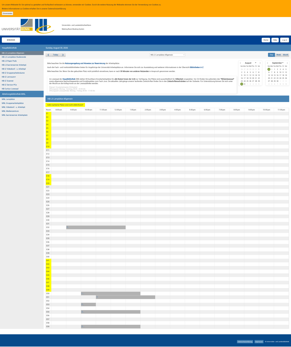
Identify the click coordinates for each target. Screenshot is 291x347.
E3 (47, 121)
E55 (47, 312)
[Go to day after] (63, 55)
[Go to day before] (48, 55)
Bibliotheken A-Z (196, 67)
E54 (47, 308)
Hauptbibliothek (69, 79)
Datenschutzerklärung (57, 9)
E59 (47, 326)
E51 (47, 297)
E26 (47, 205)
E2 (47, 117)
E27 (47, 209)
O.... (82, 312)
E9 (47, 143)
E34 (47, 235)
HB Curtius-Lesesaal (10, 89)
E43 (47, 268)
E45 (47, 275)
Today (55, 55)
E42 (47, 264)
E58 (47, 323)
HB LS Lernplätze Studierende (14, 57)
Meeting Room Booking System (73, 29)
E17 (47, 172)
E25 (47, 202)
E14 (47, 161)
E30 (47, 220)
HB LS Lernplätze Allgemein (13, 53)
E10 (47, 146)
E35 (47, 238)
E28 (47, 213)
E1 (47, 113)
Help (275, 40)
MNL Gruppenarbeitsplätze (13, 103)
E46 (47, 279)
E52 (47, 301)
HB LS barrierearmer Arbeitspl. (14, 65)
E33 (47, 231)
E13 (47, 157)
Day (271, 55)
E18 (47, 176)
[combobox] (167, 54)
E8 (47, 139)
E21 (47, 187)
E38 (47, 249)
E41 (47, 260)
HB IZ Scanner (8, 81)
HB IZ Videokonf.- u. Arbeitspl (14, 69)
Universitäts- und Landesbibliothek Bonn (76, 25)
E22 (47, 191)
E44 (47, 271)
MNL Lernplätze (8, 99)
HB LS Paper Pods (9, 61)
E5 (47, 128)
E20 (47, 183)
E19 (47, 179)
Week (278, 55)
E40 (47, 257)
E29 (47, 216)
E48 (47, 286)
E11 (47, 150)
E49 (47, 290)
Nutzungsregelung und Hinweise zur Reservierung (85, 63)
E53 (47, 304)
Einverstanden (7, 13)
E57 (47, 319)
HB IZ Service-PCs (9, 85)
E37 (47, 246)
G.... (82, 326)
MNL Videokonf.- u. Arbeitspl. (13, 107)
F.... (68, 227)
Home (265, 40)
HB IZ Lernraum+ (9, 77)
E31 (47, 224)
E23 (47, 194)
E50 (47, 293)
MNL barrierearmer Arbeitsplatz (15, 115)
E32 (47, 227)
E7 (47, 135)
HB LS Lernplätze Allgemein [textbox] (162, 55)
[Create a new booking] (58, 113)
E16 (47, 168)
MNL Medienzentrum (10, 111)
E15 (47, 165)
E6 (47, 132)
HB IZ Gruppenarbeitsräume (13, 73)
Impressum (259, 341)
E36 (47, 242)
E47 (47, 282)
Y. (97, 297)
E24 (47, 198)
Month (285, 55)
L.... (82, 293)
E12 (47, 154)
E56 (47, 315)
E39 (47, 253)
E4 (47, 124)
